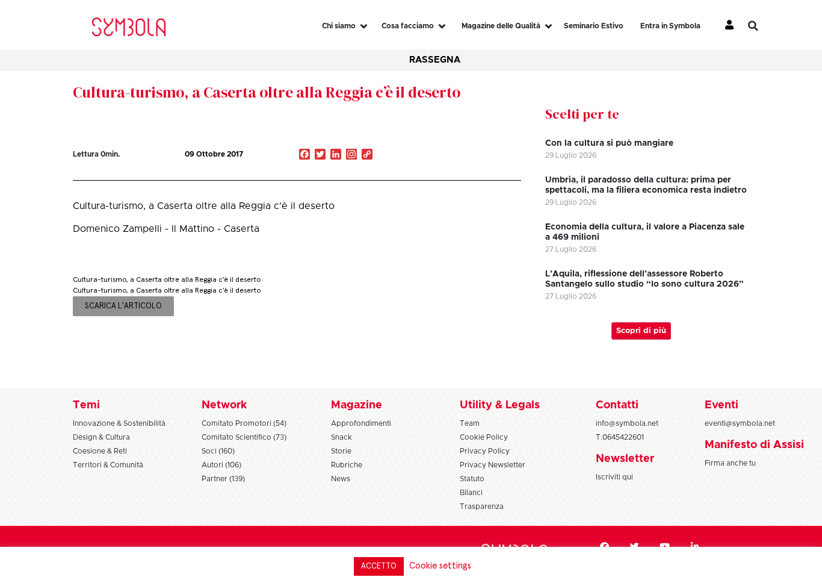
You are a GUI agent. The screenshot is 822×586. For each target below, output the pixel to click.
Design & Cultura (101, 437)
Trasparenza (482, 506)
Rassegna (434, 59)
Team (470, 423)
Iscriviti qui (614, 477)
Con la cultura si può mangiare (609, 143)
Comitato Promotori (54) (244, 423)
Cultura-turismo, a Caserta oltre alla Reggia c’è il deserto (266, 92)
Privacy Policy (485, 451)
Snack (341, 437)
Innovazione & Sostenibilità (119, 423)
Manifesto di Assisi (754, 445)
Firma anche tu (730, 463)
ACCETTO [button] (379, 566)
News (340, 478)
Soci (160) (218, 451)
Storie (341, 451)
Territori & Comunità (108, 465)
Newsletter (625, 459)
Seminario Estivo (593, 26)
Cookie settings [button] (440, 565)
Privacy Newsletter (492, 465)
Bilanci (471, 492)
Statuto (472, 478)
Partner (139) (223, 478)
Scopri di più (641, 331)
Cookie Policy (484, 437)
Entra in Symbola (670, 26)
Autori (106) (221, 465)
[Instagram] (351, 155)
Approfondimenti (361, 423)
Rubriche (346, 465)
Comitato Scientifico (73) (244, 437)
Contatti (617, 405)
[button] (762, 26)
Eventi (721, 405)
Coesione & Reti (100, 451)
